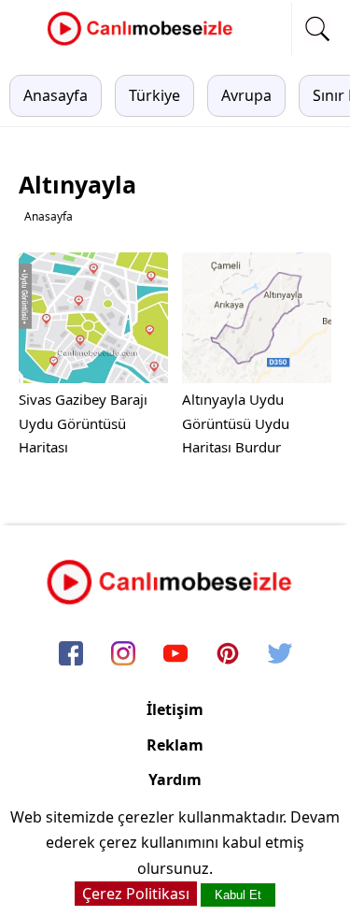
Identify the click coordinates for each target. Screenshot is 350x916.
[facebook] (71, 655)
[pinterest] (228, 655)
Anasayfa (55, 95)
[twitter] (280, 655)
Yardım (175, 779)
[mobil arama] (317, 29)
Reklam (175, 745)
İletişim (175, 709)
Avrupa (246, 95)
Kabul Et (238, 895)
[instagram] (123, 655)
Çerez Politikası (135, 893)
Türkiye (154, 95)
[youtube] (175, 655)
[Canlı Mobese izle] (144, 43)
